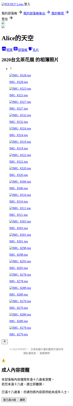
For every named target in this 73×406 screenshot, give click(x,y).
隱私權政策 (29, 353)
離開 (22, 399)
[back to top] (5, 341)
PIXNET (22, 349)
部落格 (23, 50)
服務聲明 (45, 353)
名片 (36, 50)
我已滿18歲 (9, 399)
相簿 (9, 50)
